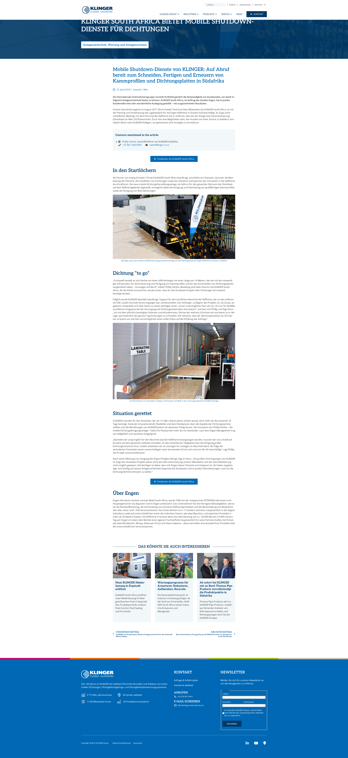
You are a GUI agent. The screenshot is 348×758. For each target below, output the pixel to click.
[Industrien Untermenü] (198, 14)
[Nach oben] (339, 750)
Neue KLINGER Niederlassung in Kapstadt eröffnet (130, 586)
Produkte (208, 14)
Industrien (190, 14)
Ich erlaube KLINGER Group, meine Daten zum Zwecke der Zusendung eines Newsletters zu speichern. (244, 713)
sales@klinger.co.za (159, 144)
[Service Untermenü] (231, 14)
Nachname (249, 702)
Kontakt (258, 14)
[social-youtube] (256, 743)
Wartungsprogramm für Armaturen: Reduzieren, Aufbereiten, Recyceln (173, 586)
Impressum (137, 743)
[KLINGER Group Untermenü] (178, 14)
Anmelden (232, 723)
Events (232, 5)
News (239, 14)
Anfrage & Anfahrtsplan (186, 680)
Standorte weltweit (183, 685)
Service (225, 14)
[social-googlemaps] (264, 743)
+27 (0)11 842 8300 (131, 144)
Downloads (245, 5)
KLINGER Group (168, 14)
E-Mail (226, 694)
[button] (260, 5)
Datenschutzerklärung (121, 743)
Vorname (226, 702)
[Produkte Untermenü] (216, 14)
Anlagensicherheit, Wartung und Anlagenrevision (115, 45)
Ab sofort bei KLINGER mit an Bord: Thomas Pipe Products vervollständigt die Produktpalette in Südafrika (216, 589)
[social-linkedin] (247, 743)
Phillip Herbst (129, 141)
